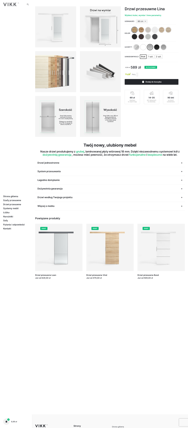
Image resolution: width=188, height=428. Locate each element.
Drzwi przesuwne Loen (45, 275)
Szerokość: (130, 21)
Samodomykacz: (132, 57)
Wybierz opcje (41, 280)
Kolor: (127, 33)
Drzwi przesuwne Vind (96, 275)
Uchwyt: (128, 47)
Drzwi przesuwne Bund (148, 275)
